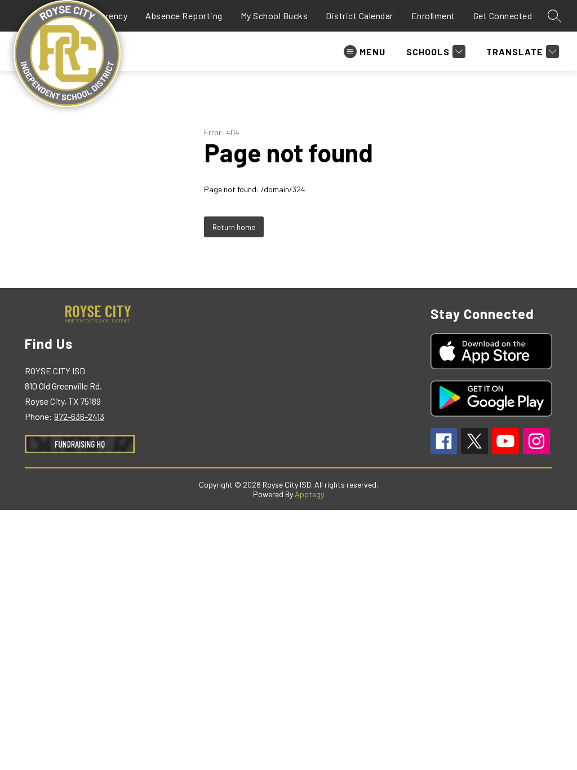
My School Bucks (274, 15)
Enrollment (433, 15)
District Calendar (359, 15)
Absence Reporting (184, 15)
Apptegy (309, 494)
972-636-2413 (79, 416)
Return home (233, 227)
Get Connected (502, 15)
